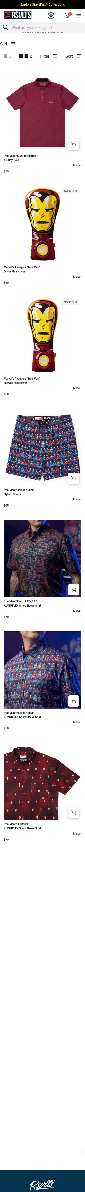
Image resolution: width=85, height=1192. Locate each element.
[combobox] (45, 27)
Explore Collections (43, 4)
